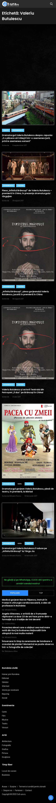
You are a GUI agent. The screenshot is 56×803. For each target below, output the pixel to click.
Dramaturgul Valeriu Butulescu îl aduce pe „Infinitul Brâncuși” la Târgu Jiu (24, 550)
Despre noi (7, 790)
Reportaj (5, 694)
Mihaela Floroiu (11, 610)
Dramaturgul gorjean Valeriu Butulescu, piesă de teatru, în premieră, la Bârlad (28, 490)
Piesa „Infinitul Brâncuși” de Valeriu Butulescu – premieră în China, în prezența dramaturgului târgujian (27, 193)
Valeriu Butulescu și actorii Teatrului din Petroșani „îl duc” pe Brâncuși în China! (23, 391)
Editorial (5, 678)
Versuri (5, 727)
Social (4, 698)
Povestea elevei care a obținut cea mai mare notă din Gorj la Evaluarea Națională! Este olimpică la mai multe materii (26, 630)
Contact (28, 790)
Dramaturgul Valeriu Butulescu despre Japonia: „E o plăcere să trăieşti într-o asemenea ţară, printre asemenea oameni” (27, 138)
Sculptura (6, 757)
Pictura (5, 753)
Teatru (21, 185)
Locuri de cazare (9, 771)
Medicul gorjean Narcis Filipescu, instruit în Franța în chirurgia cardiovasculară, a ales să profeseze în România (26, 602)
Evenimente (18, 130)
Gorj (20, 484)
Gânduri (5, 682)
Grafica (5, 749)
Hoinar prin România (10, 674)
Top (41, 593)
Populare (15, 593)
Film (3, 716)
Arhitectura (6, 741)
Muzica (5, 719)
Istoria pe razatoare (10, 690)
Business (6, 775)
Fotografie (6, 745)
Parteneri (19, 790)
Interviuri (5, 686)
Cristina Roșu (10, 623)
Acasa (4, 787)
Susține (13, 787)
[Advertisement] (28, 53)
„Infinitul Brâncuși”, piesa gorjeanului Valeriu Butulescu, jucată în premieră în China (25, 293)
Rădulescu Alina (11, 651)
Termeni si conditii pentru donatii (32, 787)
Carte (6, 130)
